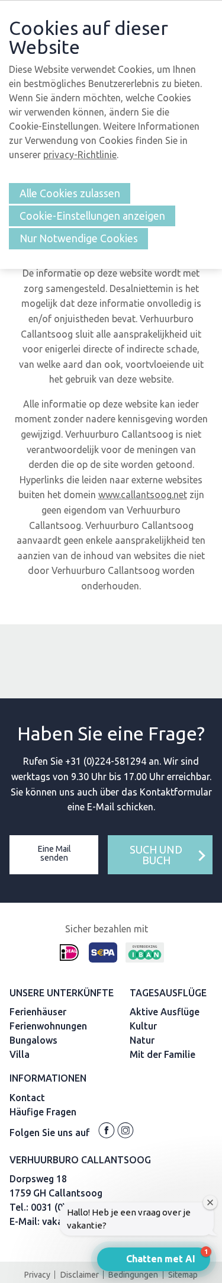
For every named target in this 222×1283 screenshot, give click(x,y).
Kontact (27, 1097)
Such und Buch (156, 854)
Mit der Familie (162, 1054)
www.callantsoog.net (142, 494)
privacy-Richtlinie (80, 154)
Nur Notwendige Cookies (79, 238)
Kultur (143, 1026)
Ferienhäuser (37, 1011)
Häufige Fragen (42, 1111)
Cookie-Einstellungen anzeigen (92, 216)
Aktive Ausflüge (165, 1011)
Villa (19, 1054)
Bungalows (33, 1040)
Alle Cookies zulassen (70, 193)
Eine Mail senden (54, 853)
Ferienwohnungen (48, 1026)
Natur (142, 1040)
